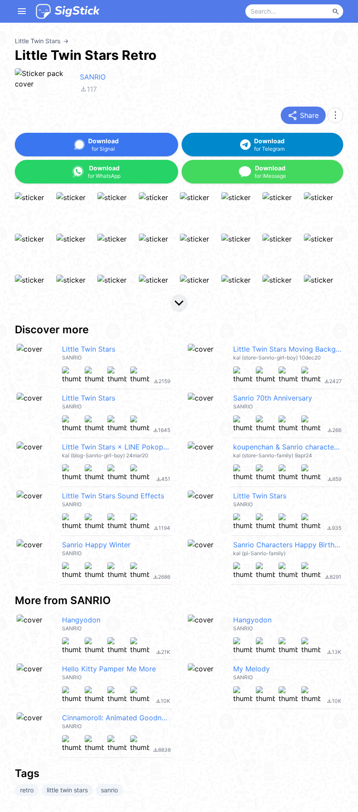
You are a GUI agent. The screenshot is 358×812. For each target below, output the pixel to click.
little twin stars (67, 790)
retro (27, 790)
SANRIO (93, 77)
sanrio (109, 790)
